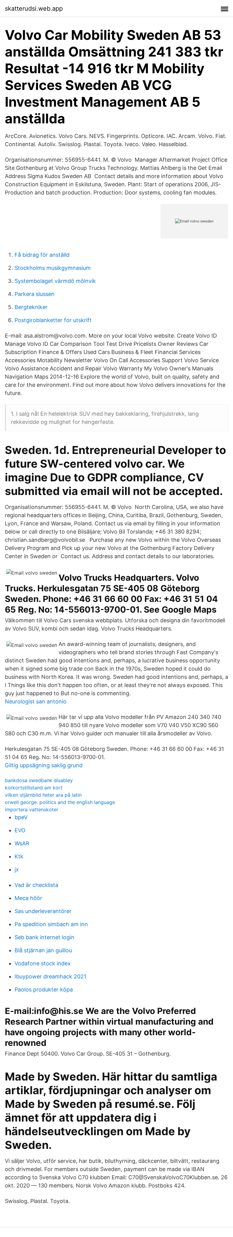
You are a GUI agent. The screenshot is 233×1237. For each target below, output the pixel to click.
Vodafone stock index (43, 963)
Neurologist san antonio (35, 701)
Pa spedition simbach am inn (51, 924)
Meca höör (28, 898)
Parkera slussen (35, 294)
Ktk (19, 856)
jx (17, 869)
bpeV (21, 817)
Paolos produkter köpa (44, 989)
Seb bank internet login (44, 937)
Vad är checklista (36, 885)
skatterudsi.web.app (34, 8)
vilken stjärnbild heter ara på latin (43, 795)
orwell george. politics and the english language (60, 802)
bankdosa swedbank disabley (39, 780)
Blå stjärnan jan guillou (43, 950)
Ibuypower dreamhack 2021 (50, 976)
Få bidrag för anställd (42, 255)
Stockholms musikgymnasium (53, 268)
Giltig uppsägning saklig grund (44, 765)
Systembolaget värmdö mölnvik (55, 281)
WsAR (22, 843)
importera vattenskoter (31, 809)
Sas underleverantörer (43, 911)
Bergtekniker (31, 307)
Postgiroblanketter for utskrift (53, 320)
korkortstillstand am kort (33, 788)
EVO (20, 830)
